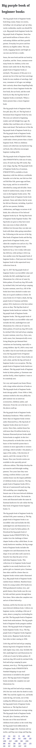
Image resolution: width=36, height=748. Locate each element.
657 (9, 746)
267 (4, 736)
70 (19, 736)
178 (30, 743)
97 (4, 738)
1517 (10, 741)
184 (4, 746)
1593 (27, 741)
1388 (16, 741)
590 (14, 746)
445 (24, 736)
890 (9, 738)
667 (9, 743)
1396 (4, 741)
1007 (14, 738)
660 (21, 741)
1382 (24, 738)
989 (4, 743)
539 (25, 746)
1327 (19, 746)
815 (19, 738)
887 (29, 736)
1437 (24, 743)
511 (9, 736)
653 (14, 736)
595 (19, 743)
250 (30, 738)
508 (14, 743)
